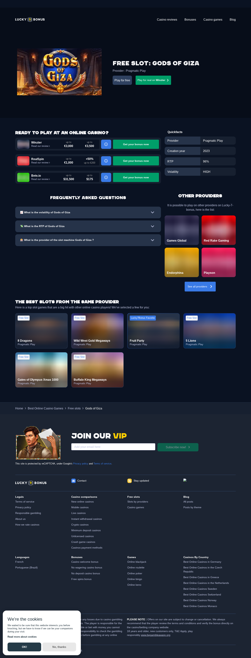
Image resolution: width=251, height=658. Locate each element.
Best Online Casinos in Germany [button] (202, 561)
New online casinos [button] (82, 501)
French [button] (19, 561)
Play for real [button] (151, 80)
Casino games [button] (135, 507)
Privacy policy (80, 463)
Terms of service (102, 463)
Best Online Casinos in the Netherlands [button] (206, 582)
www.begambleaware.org (155, 635)
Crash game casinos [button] (83, 541)
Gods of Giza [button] (93, 408)
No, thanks (59, 646)
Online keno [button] (134, 584)
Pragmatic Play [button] (136, 70)
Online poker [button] (134, 573)
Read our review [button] (39, 146)
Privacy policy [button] (23, 507)
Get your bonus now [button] (136, 144)
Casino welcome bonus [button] (84, 561)
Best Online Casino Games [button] (45, 408)
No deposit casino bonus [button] (85, 573)
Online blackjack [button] (136, 561)
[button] (30, 19)
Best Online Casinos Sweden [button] (200, 588)
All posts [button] (188, 501)
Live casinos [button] (78, 513)
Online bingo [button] (134, 579)
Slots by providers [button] (137, 501)
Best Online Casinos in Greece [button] (201, 577)
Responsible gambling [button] (28, 513)
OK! (24, 646)
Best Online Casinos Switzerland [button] (202, 594)
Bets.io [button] (36, 175)
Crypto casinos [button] (80, 524)
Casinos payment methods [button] (86, 547)
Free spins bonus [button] (81, 579)
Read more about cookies (22, 636)
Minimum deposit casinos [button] (86, 530)
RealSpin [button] (37, 159)
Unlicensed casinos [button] (82, 536)
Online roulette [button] (135, 567)
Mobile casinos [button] (80, 507)
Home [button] (19, 408)
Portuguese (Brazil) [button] (26, 567)
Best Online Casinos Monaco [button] (200, 606)
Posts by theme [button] (192, 507)
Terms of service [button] (24, 501)
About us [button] (20, 518)
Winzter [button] (36, 142)
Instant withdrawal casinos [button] (86, 518)
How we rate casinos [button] (27, 524)
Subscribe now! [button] (176, 447)
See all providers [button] (197, 286)
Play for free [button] (122, 80)
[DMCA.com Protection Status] (209, 483)
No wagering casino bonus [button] (86, 567)
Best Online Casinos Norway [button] (199, 600)
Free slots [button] (74, 408)
